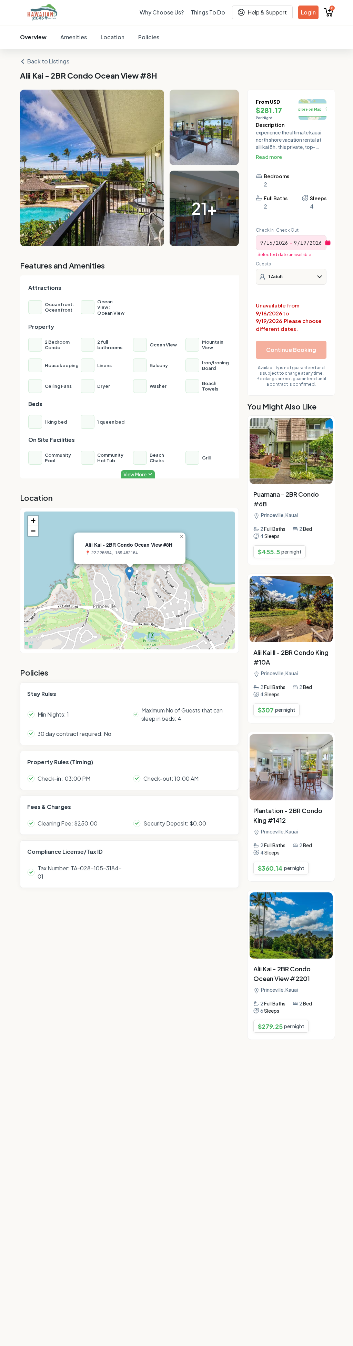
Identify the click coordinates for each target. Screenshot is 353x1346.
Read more (269, 157)
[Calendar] (327, 242)
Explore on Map (308, 109)
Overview (33, 37)
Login (308, 12)
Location (112, 37)
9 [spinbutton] (261, 243)
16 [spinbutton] (269, 243)
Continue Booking (291, 349)
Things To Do (208, 12)
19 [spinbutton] (303, 243)
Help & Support (267, 12)
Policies (148, 37)
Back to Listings (48, 61)
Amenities (73, 37)
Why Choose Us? (162, 12)
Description (270, 125)
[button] (129, 573)
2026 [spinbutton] (282, 243)
